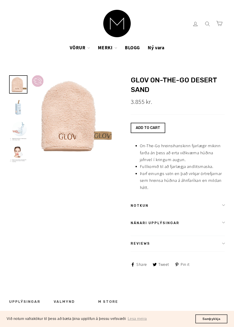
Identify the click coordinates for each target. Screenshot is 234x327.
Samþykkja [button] (211, 319)
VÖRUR (78, 47)
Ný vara (156, 47)
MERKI (106, 47)
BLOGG (132, 47)
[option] (73, 116)
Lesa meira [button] (137, 319)
